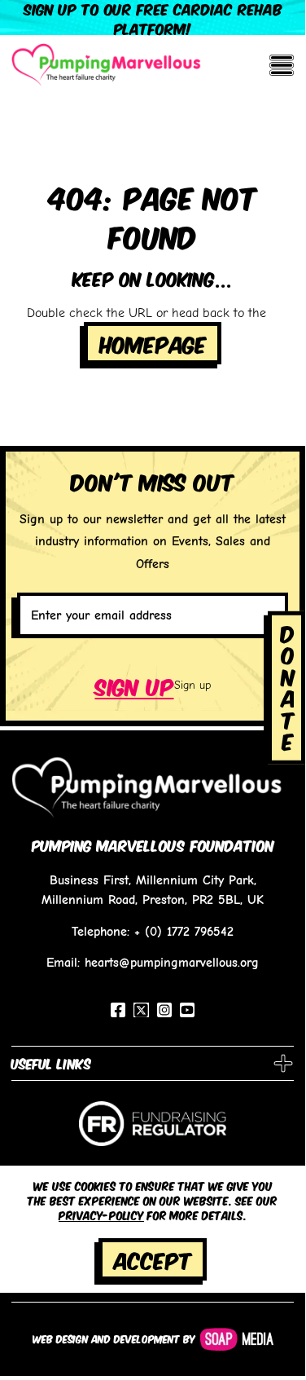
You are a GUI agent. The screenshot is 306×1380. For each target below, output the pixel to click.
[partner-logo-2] (152, 1129)
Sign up (134, 685)
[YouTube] (187, 1010)
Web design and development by (114, 1338)
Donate (288, 686)
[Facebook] (118, 1010)
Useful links (51, 1063)
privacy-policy (101, 1214)
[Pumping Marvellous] (106, 64)
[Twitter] (141, 1010)
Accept (153, 1259)
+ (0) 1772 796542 (184, 931)
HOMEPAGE (153, 343)
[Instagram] (164, 1010)
